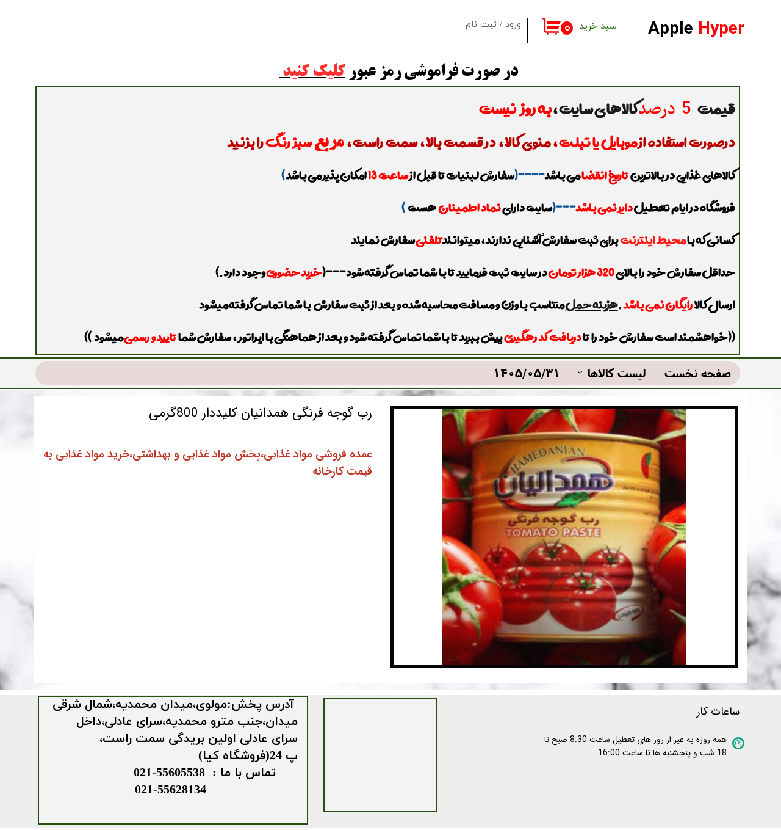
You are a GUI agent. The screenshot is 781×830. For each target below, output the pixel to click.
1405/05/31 (526, 372)
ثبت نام (481, 24)
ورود (513, 24)
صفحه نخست (697, 372)
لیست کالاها (617, 372)
